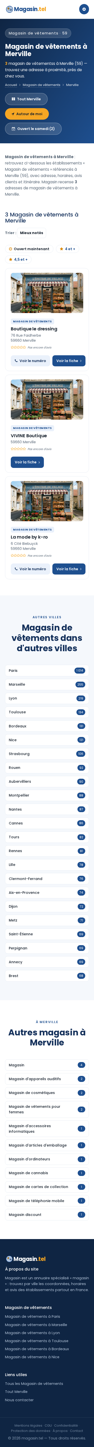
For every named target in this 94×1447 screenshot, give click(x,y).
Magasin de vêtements (41, 84)
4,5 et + (21, 259)
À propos (60, 1430)
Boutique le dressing (34, 329)
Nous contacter (19, 1399)
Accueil (11, 84)
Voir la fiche (67, 360)
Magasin (30, 9)
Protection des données (30, 1430)
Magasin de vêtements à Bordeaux (37, 1348)
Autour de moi (29, 113)
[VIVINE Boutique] (47, 399)
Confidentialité (66, 1425)
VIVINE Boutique (29, 435)
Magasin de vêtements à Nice (32, 1357)
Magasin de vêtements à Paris (32, 1316)
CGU (48, 1425)
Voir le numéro (33, 360)
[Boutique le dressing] (47, 293)
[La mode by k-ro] (47, 501)
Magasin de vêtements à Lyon (32, 1332)
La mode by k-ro (29, 537)
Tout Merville (29, 99)
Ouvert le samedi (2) (36, 128)
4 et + (70, 248)
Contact (76, 1430)
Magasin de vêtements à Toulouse (36, 1340)
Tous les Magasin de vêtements (34, 1383)
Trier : (11, 232)
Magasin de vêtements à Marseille (36, 1324)
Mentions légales (28, 1425)
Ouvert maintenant (31, 248)
